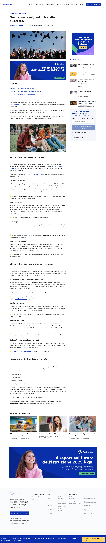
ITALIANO (92, 74)
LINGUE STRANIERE (84, 96)
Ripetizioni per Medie (74, 501)
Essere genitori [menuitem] (50, 4)
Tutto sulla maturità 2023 (48, 434)
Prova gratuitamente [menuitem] (93, 4)
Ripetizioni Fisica (62, 506)
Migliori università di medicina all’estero (23, 94)
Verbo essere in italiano (84, 72)
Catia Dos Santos (17, 25)
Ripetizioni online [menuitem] (39, 4)
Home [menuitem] (30, 4)
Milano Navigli (35, 496)
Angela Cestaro (83, 67)
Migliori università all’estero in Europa (22, 88)
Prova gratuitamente (19, 513)
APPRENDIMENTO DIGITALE (85, 106)
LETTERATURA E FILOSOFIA (86, 84)
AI (93, 106)
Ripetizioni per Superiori (75, 503)
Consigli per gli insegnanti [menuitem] (70, 4)
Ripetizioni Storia (62, 503)
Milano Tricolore (36, 499)
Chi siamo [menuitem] (82, 4)
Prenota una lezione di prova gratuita (83, 127)
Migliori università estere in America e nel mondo (26, 91)
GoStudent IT (83, 105)
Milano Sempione (36, 502)
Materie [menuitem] (59, 4)
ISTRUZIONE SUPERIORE (18, 13)
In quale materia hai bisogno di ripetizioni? (83, 118)
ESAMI (91, 67)
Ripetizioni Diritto (62, 501)
